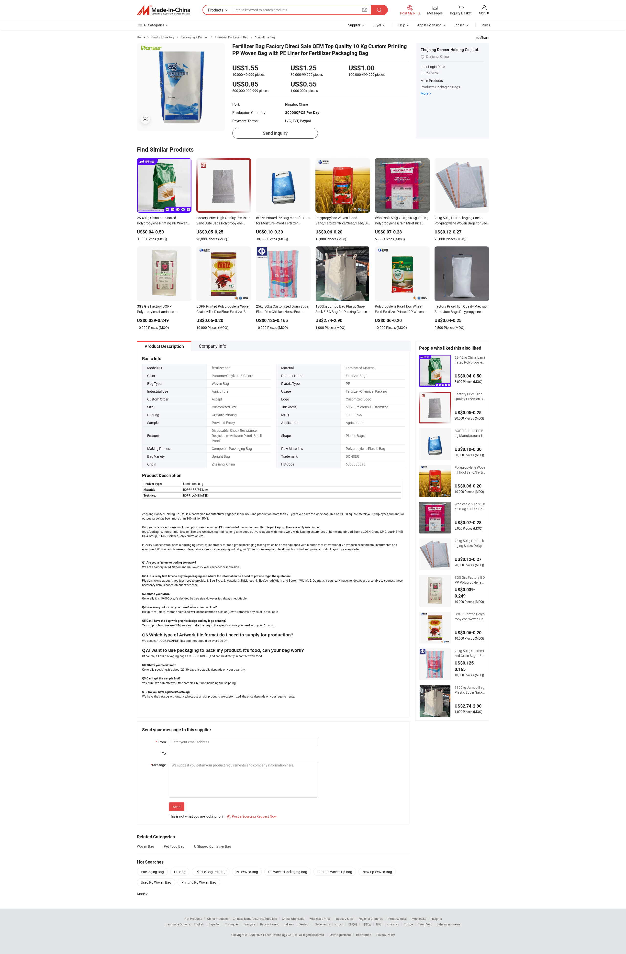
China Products (217, 919)
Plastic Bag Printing (210, 871)
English (199, 924)
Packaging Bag (152, 871)
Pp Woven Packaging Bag (287, 871)
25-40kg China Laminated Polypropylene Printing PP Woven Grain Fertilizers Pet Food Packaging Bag (470, 360)
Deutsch (304, 924)
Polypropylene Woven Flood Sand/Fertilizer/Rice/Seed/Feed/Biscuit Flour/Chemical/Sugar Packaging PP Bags (470, 470)
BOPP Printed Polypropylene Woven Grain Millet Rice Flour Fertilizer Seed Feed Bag (470, 616)
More (424, 93)
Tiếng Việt (425, 924)
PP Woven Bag (247, 871)
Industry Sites (344, 919)
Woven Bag (145, 846)
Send (176, 806)
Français (249, 924)
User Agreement (340, 935)
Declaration (363, 935)
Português (231, 924)
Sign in (484, 13)
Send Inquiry (275, 133)
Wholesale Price (319, 919)
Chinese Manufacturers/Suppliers (255, 919)
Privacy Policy (385, 935)
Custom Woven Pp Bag (334, 871)
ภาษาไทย (393, 924)
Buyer (376, 25)
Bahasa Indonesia (448, 924)
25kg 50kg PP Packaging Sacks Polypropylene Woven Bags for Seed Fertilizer (469, 543)
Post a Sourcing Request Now (252, 816)
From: (161, 742)
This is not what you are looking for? (196, 816)
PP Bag (179, 871)
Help (401, 25)
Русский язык (269, 924)
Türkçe (408, 924)
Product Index (397, 919)
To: (164, 753)
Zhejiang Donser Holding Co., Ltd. (450, 49)
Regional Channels (370, 919)
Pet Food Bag (174, 846)
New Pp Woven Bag (377, 871)
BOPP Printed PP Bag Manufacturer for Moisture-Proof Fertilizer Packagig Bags (470, 433)
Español (214, 924)
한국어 (352, 924)
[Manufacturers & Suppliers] (163, 10)
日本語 (366, 924)
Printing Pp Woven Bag (198, 882)
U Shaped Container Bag (212, 846)
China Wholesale (293, 919)
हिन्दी (378, 924)
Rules (486, 25)
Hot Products (193, 919)
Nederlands (322, 924)
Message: (159, 765)
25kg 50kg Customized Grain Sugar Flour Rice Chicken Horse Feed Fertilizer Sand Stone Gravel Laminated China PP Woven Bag (469, 653)
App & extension (429, 25)
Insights (436, 919)
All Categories (154, 25)
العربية (339, 924)
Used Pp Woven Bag (156, 882)
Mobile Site (419, 919)
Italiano (289, 924)
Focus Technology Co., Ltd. (281, 935)
